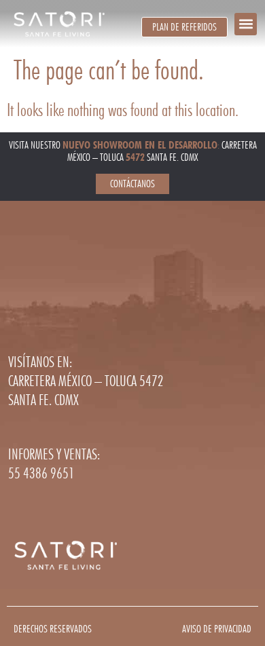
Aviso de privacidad (216, 628)
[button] (245, 24)
